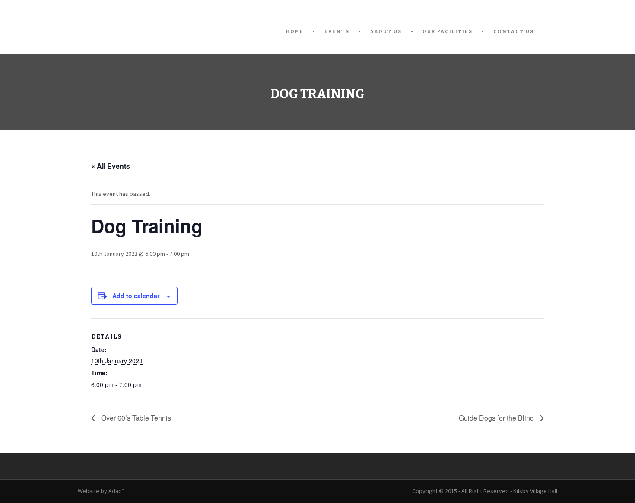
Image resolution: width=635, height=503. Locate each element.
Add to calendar (135, 295)
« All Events (110, 166)
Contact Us (513, 32)
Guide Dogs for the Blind (497, 418)
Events (336, 32)
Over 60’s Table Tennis (135, 418)
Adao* (116, 491)
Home (295, 32)
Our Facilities (447, 32)
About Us (386, 32)
